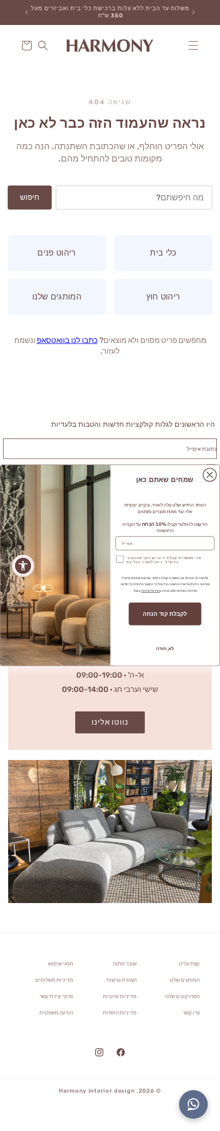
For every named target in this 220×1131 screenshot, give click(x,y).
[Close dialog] (209, 475)
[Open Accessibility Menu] (23, 565)
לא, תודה (165, 648)
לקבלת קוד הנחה (165, 614)
